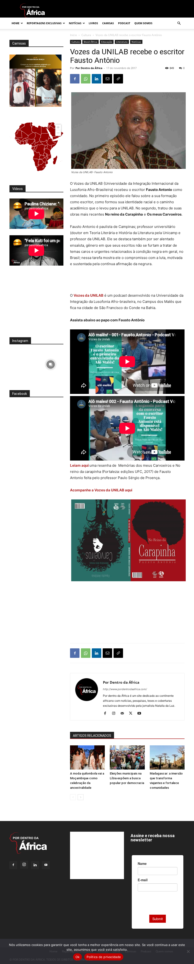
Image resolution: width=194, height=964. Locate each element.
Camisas (108, 23)
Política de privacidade (104, 957)
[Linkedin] (96, 78)
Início (73, 35)
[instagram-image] (22, 363)
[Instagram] (115, 713)
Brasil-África (90, 41)
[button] (179, 23)
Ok (77, 957)
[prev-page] (73, 797)
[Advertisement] (127, 280)
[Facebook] (74, 78)
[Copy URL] (118, 78)
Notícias (75, 23)
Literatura (122, 41)
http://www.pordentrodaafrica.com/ (125, 689)
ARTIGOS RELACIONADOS (92, 736)
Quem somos (143, 23)
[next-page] (81, 797)
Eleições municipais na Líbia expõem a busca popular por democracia (127, 778)
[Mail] (124, 713)
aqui (85, 465)
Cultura (86, 35)
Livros (93, 23)
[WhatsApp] (85, 78)
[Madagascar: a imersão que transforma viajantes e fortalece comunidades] (167, 757)
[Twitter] (132, 713)
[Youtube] (141, 713)
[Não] (188, 951)
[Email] (107, 78)
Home (15, 23)
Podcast (124, 23)
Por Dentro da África (88, 68)
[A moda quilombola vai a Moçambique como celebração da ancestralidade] (87, 757)
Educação (106, 41)
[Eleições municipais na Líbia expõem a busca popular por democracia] (127, 757)
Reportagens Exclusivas (44, 23)
